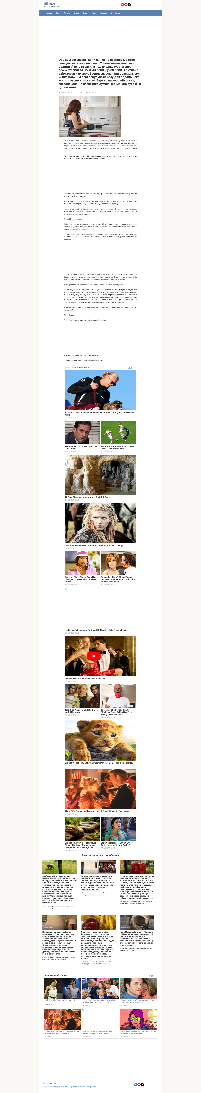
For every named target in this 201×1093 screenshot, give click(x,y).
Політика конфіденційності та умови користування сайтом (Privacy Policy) (69, 1087)
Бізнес (76, 13)
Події (94, 13)
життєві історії (91, 92)
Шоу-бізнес (115, 13)
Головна (49, 13)
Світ (57, 13)
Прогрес (103, 13)
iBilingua (49, 3)
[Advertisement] (100, 34)
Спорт (85, 13)
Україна (67, 13)
